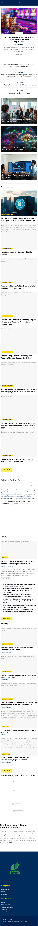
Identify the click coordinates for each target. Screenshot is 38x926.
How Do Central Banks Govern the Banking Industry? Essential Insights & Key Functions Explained (18, 601)
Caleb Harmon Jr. (19, 44)
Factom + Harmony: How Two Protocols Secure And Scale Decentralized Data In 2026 (17, 425)
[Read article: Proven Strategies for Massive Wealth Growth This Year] (19, 719)
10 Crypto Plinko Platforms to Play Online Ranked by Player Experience (19, 39)
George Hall (5, 679)
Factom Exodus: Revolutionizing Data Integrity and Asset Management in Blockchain (17, 175)
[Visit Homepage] (20, 3)
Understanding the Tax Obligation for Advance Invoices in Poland (16, 516)
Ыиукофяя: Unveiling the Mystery (19, 93)
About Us (4, 909)
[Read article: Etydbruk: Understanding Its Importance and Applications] (19, 111)
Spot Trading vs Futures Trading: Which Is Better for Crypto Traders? (19, 148)
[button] (35, 485)
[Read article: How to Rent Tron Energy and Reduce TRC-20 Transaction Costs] (19, 444)
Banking (4, 557)
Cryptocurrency (19, 62)
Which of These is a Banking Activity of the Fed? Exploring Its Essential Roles (17, 562)
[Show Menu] (2, 3)
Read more (19, 54)
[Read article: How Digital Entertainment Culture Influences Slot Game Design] (19, 664)
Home (3, 902)
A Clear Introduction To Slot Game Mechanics (19, 85)
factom (11, 842)
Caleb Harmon (5, 734)
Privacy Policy (5, 905)
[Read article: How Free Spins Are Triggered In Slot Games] (19, 237)
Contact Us (4, 912)
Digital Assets (6, 671)
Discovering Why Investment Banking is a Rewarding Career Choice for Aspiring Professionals (17, 590)
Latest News (19, 82)
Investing (19, 33)
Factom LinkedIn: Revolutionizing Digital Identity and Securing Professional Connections (18, 322)
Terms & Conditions (7, 907)
